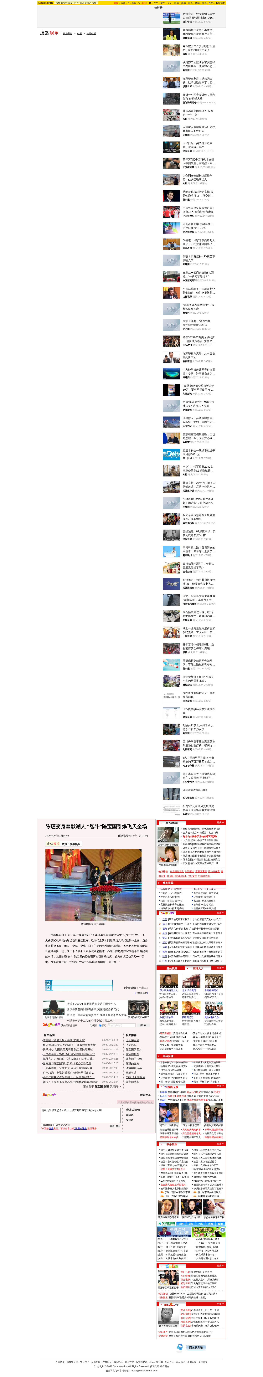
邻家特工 (164, 1037)
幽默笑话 (131, 1072)
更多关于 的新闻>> (102, 1086)
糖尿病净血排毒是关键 (172, 908)
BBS (211, 3)
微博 (204, 3)
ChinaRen (66, 3)
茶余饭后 (172, 1144)
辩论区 (129, 1120)
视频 (176, 3)
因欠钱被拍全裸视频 (168, 845)
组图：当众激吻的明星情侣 (174, 1161)
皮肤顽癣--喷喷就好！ (204, 897)
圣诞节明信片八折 (169, 1137)
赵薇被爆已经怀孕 (169, 1129)
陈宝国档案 (132, 1054)
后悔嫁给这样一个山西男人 (205, 1321)
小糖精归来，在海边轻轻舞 (205, 1325)
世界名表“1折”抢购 (170, 897)
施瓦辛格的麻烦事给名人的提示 (204, 851)
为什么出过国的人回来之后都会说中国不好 (191, 1332)
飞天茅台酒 (132, 1040)
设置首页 (60, 1362)
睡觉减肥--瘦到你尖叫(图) (174, 1066)
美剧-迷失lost (180, 1033)
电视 (79, 33)
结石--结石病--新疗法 (171, 900)
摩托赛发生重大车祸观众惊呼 (208, 1173)
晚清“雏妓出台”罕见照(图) (206, 1169)
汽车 (155, 3)
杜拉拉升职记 (194, 1092)
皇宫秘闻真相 (211, 990)
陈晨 (185, 855)
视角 (164, 928)
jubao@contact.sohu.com (144, 1370)
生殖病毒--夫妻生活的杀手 (206, 1062)
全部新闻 (191, 1362)
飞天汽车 (131, 1044)
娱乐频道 (67, 33)
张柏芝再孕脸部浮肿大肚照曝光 (204, 855)
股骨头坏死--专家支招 (204, 908)
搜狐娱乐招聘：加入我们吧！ (208, 1184)
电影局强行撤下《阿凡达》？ (208, 961)
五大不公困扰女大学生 (180, 947)
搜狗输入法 (72, 1362)
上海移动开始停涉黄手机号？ (208, 947)
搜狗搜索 (51, 1025)
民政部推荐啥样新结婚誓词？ (208, 951)
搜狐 (58, 3)
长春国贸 (187, 844)
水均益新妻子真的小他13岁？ (208, 919)
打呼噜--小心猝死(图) (171, 893)
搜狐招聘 (96, 1362)
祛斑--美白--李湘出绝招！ (206, 1074)
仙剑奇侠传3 (204, 1037)
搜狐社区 (171, 1266)
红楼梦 (217, 1092)
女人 (169, 3)
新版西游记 (187, 1017)
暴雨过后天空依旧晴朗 (199, 1335)
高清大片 (198, 968)
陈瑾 (115, 945)
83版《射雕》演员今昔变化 (175, 1177)
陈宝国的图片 (134, 1049)
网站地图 (180, 1362)
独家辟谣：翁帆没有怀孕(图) (205, 828)
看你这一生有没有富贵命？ (83, 1015)
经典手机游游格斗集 (197, 1100)
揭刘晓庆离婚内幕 (191, 1129)
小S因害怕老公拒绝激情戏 (206, 859)
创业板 (170, 876)
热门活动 (163, 1293)
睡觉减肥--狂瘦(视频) (171, 889)
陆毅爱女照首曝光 (214, 1133)
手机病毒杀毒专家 (177, 1100)
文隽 (185, 832)
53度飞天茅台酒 (135, 1077)
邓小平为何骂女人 (168, 990)
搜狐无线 (173, 1087)
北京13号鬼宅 (189, 990)
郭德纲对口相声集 (177, 1092)
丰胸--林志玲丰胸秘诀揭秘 (174, 1062)
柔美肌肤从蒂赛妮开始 (172, 904)
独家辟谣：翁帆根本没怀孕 (207, 1180)
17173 (75, 3)
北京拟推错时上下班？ (180, 924)
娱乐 (134, 3)
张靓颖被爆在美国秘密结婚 (206, 844)
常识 (164, 938)
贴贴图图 (185, 1314)
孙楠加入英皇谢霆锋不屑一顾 (203, 863)
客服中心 (118, 1362)
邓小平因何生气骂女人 (204, 1045)
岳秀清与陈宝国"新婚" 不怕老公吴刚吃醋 (67, 1063)
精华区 (129, 1115)
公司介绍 (169, 1362)
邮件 (190, 3)
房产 (162, 3)
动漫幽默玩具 (134, 1068)
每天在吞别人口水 (168, 1326)
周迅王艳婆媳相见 (191, 1133)
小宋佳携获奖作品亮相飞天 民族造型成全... (69, 1077)
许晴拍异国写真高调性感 (204, 1275)
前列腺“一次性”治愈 (203, 904)
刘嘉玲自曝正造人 (191, 1137)
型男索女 (185, 1325)
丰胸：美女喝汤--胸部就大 (206, 1077)
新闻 (164, 942)
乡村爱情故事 (166, 1017)
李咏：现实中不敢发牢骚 (177, 1192)
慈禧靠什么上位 (181, 1041)
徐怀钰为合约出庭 (191, 1217)
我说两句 (220, 3)
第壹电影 (185, 1279)
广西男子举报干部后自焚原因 (204, 928)
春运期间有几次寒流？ (180, 933)
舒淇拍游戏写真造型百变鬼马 (208, 1188)
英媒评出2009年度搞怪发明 (205, 1314)
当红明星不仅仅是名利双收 (205, 1318)
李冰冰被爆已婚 (191, 1125)
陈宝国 (92, 924)
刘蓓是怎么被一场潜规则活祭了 (204, 848)
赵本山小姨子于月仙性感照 (204, 840)
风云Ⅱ (172, 1037)
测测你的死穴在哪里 (138, 1017)
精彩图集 (163, 1297)
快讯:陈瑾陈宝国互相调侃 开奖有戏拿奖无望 (69, 1044)
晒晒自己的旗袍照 (178, 1335)
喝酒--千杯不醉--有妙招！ (206, 1081)
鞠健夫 (186, 828)
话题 (164, 947)
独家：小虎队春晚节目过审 (207, 1150)
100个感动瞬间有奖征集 (173, 1180)
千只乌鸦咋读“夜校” (179, 928)
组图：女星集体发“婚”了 (205, 1165)
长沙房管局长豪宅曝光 (180, 942)
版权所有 (164, 1366)
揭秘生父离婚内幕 (213, 1125)
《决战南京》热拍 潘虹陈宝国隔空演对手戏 (69, 1054)
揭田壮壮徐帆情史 (169, 1125)
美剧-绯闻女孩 (211, 1017)
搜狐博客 (172, 823)
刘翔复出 (189, 871)
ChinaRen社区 (171, 1304)
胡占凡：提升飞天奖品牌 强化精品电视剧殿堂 (70, 1081)
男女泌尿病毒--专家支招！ (174, 1074)
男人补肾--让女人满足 (204, 889)
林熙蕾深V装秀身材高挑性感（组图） (188, 1297)
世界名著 (191, 1096)
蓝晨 (185, 851)
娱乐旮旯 (185, 1318)
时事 (164, 956)
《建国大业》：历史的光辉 (205, 1279)
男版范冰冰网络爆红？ (180, 951)
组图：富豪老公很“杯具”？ (174, 1165)
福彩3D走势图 (215, 1100)
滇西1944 (181, 1037)
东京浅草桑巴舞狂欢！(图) (174, 1173)
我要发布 (145, 1095)
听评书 (163, 1092)
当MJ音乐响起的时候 (208, 1196)
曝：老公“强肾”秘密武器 (173, 1081)
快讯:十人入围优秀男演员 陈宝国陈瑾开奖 (68, 1049)
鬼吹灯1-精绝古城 (177, 1096)
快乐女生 (192, 876)
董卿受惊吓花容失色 (201, 1272)
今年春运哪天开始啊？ (180, 961)
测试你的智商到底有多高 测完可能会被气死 (93, 1009)
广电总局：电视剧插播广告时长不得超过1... (69, 1072)
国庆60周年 (181, 876)
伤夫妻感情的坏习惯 (171, 1070)
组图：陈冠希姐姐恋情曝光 (174, 1157)
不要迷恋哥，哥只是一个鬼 (205, 1310)
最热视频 (172, 968)
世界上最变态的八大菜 (113, 1015)
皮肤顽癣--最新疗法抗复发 (206, 1066)
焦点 (164, 924)
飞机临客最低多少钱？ (180, 938)
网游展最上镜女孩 (168, 864)
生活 (164, 933)
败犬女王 (216, 1037)
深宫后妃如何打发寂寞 (171, 1048)
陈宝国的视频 (134, 1058)
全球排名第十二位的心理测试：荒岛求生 (91, 1020)
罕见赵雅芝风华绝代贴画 (204, 1283)
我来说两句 (124, 835)
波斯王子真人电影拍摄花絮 (174, 1188)
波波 (185, 863)
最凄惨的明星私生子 (168, 1287)
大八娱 (186, 840)
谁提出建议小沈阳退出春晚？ (208, 942)
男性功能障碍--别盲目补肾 (206, 1070)
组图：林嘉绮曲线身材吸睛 (174, 1154)
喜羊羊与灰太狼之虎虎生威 (207, 1033)
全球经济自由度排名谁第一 (206, 938)
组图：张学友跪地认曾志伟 (207, 1154)
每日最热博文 (177, 871)
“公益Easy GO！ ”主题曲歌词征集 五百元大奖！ (193, 1293)
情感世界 (185, 1321)
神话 (195, 1037)
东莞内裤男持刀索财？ (180, 956)
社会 (164, 961)
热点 (164, 951)
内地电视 (91, 33)
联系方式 (129, 1362)
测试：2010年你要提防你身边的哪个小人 (91, 1003)
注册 (51, 1128)
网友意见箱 (196, 1347)
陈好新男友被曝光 (214, 1137)
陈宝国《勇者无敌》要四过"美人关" (64, 1040)
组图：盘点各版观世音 (205, 1161)
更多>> (220, 822)
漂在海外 (163, 1332)
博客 (197, 3)
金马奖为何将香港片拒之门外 (203, 832)
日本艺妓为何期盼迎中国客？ (208, 956)
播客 (183, 3)
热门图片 (185, 1287)
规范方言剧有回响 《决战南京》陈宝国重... (69, 1058)
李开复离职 (201, 871)
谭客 (185, 848)
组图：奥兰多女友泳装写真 (207, 1157)
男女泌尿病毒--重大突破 (205, 893)
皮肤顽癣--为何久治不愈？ (174, 1077)
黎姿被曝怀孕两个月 (168, 1217)
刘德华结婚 (204, 876)
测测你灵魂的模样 (54, 1017)
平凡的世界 (202, 1096)
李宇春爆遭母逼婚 (169, 1133)
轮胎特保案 (214, 871)
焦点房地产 (85, 3)
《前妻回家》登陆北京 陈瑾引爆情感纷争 (67, 1068)
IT (150, 3)
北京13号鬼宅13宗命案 (205, 1041)
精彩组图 (185, 1283)
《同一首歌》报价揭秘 (176, 1196)
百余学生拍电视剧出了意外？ (208, 933)
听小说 (163, 1096)
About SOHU (156, 1362)
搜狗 (94, 3)
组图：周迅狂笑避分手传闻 (174, 1150)
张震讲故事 (207, 1092)
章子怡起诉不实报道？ (180, 919)
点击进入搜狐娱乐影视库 (173, 1184)
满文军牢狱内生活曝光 (209, 1192)
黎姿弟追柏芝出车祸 (214, 1217)
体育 (123, 3)
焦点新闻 (185, 1310)
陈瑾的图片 (132, 1063)
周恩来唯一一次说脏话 (204, 1048)
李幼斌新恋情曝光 (214, 1129)
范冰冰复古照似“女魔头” (203, 1287)
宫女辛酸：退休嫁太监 (171, 1045)
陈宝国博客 (132, 1081)
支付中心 (84, 1362)
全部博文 (203, 1362)
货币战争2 (214, 1096)
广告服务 (107, 1362)
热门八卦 (185, 1272)
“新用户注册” (80, 1128)
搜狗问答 (167, 913)
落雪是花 (187, 859)
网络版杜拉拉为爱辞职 (205, 1177)
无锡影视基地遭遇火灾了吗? (207, 924)
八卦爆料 (185, 1275)
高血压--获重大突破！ (204, 900)
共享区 (163, 1100)
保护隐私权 (141, 1362)
